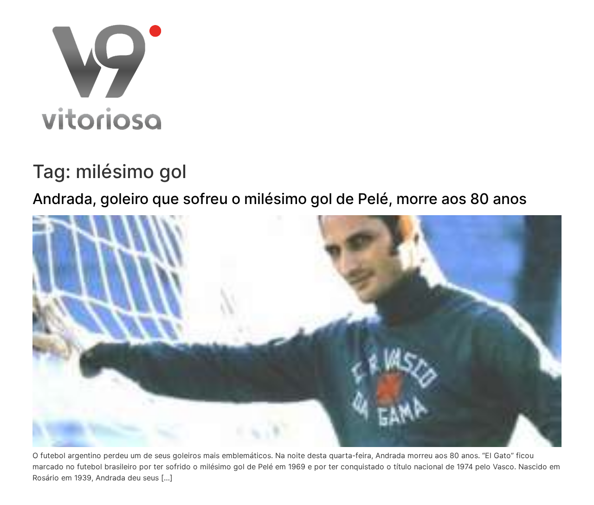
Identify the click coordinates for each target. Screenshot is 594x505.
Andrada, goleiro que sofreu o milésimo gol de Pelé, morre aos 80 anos (279, 199)
